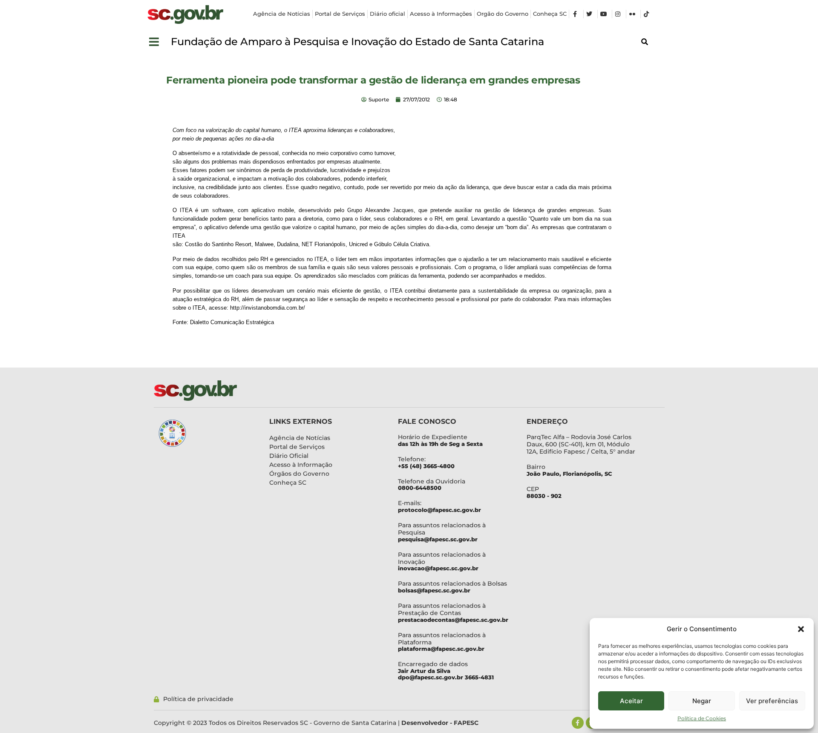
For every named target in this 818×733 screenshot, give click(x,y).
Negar (701, 701)
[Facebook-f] (578, 723)
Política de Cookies (701, 718)
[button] (801, 629)
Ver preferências (772, 701)
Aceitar (631, 701)
